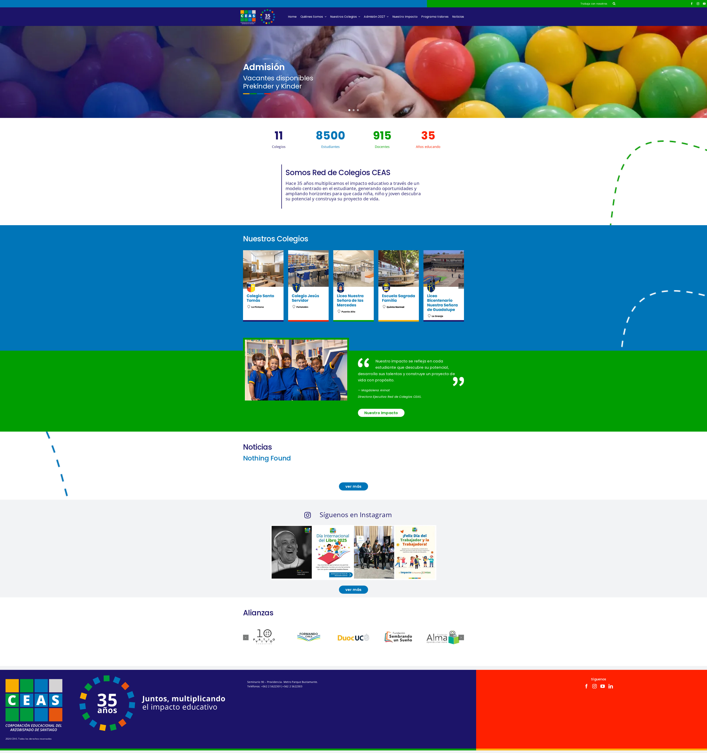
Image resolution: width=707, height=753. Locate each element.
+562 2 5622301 (271, 686)
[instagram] (698, 3)
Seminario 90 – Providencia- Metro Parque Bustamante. (282, 682)
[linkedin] (610, 686)
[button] (614, 3)
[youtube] (704, 3)
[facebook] (691, 3)
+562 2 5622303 (292, 686)
